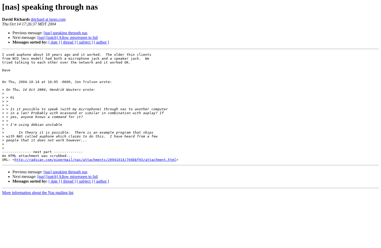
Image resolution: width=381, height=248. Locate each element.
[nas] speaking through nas (65, 33)
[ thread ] (68, 42)
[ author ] (101, 42)
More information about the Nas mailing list (37, 192)
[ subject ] (85, 42)
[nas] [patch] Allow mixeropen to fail (67, 37)
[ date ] (54, 42)
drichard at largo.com (48, 19)
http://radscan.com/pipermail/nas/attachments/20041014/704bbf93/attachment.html (95, 160)
